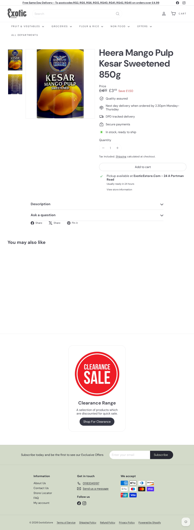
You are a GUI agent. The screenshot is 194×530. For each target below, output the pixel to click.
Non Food (119, 26)
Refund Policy (107, 522)
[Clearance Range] (97, 374)
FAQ (36, 498)
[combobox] (77, 13)
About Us (40, 483)
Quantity (105, 140)
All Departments (24, 35)
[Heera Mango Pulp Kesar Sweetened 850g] (21, 281)
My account (41, 503)
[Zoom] (60, 83)
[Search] (117, 13)
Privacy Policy (127, 522)
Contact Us (41, 488)
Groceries (60, 26)
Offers (143, 26)
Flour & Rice (89, 26)
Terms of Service (66, 522)
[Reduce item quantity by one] (103, 148)
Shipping (121, 156)
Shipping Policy (87, 522)
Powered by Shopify (149, 522)
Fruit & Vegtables (26, 26)
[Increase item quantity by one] (117, 148)
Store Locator (43, 493)
